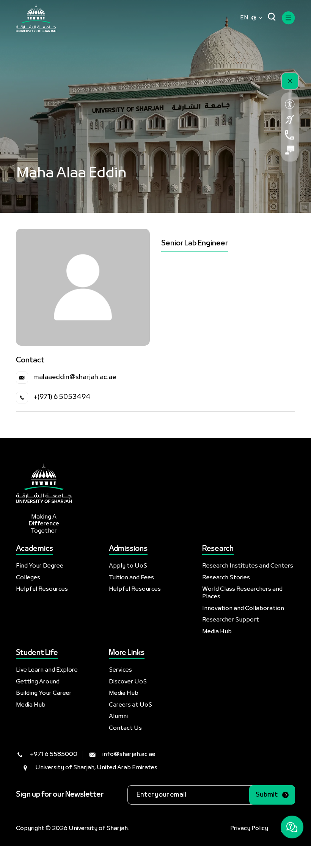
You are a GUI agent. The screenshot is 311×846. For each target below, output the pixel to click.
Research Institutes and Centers (247, 566)
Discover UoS (128, 682)
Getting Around (38, 682)
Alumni (118, 716)
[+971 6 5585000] (290, 134)
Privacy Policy (249, 828)
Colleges (28, 578)
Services (120, 670)
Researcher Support (230, 620)
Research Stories (226, 578)
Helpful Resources (42, 589)
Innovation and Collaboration (243, 608)
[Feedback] (290, 150)
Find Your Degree (39, 566)
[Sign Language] (290, 119)
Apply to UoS (128, 566)
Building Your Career (44, 693)
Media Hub (217, 632)
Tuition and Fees (131, 578)
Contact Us (125, 728)
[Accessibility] (290, 104)
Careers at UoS (130, 705)
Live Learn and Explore (47, 670)
